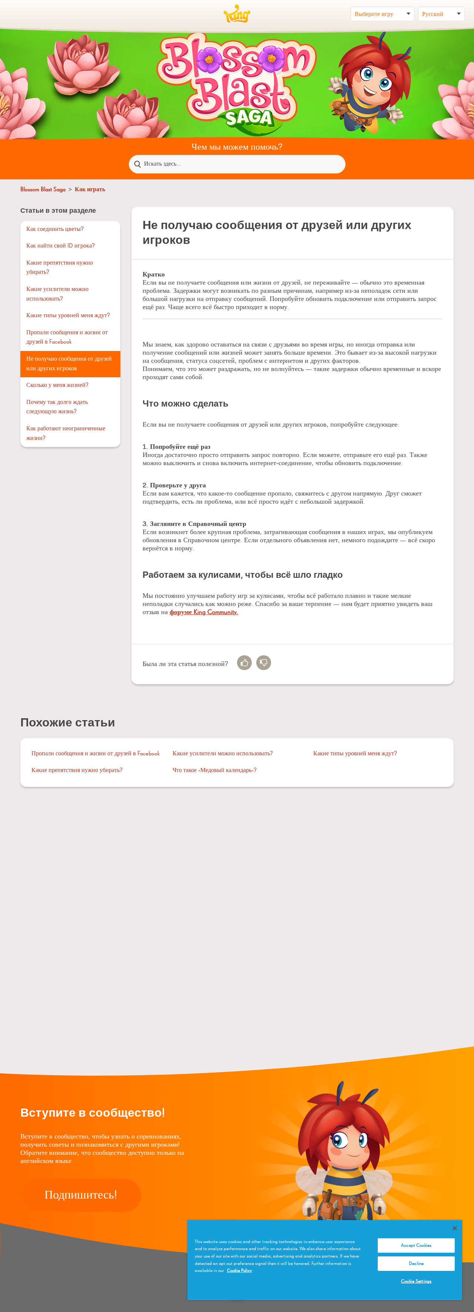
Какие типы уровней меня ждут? (68, 316)
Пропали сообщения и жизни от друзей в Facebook (67, 337)
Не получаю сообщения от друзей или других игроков (69, 364)
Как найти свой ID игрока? (60, 246)
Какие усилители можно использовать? (57, 294)
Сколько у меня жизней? (57, 385)
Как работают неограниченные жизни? (65, 433)
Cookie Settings (416, 1281)
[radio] (244, 662)
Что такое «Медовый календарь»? (215, 770)
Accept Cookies (416, 1245)
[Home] (237, 13)
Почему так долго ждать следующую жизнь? (57, 407)
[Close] (455, 1228)
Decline (416, 1263)
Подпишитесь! (80, 1195)
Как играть (90, 190)
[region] (324, 1260)
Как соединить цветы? (55, 229)
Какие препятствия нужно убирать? (59, 268)
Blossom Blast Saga (43, 190)
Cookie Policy (239, 1270)
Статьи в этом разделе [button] (58, 211)
